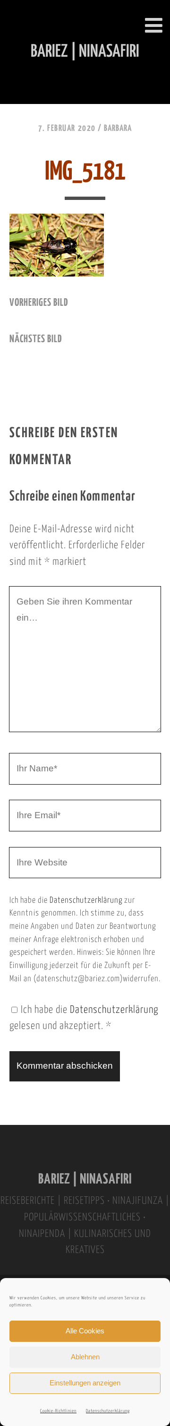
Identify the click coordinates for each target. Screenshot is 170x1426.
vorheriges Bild (38, 303)
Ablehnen (85, 1357)
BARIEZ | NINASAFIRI (85, 1179)
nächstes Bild (35, 339)
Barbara (118, 128)
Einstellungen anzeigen (85, 1383)
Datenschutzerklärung (108, 1411)
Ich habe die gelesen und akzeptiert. (83, 1018)
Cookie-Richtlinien (58, 1411)
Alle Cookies (85, 1331)
